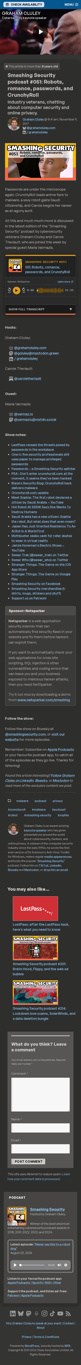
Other (57, 1283)
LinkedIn (55, 865)
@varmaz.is (23, 414)
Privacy (58, 801)
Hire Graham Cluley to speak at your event (33, 1323)
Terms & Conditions (46, 1336)
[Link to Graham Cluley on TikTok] (52, 1313)
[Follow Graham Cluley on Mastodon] (28, 1313)
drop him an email (56, 870)
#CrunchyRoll (16, 809)
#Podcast (59, 809)
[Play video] (40, 31)
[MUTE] (59, 1265)
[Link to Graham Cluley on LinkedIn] (13, 1313)
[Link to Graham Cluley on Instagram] (44, 1313)
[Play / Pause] (16, 290)
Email (16, 1140)
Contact (68, 1323)
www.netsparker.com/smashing (44, 700)
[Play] (15, 1265)
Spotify (37, 1283)
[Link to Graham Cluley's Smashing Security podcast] (36, 1313)
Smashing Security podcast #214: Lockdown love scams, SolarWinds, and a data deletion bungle (44, 1013)
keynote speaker (35, 830)
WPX (67, 1345)
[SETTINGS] (66, 1265)
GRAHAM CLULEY (21, 13)
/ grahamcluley (37, 132)
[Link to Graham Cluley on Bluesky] (21, 1313)
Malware (22, 801)
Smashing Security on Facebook (35, 584)
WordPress (32, 1345)
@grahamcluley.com (41, 128)
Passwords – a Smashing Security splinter (43, 469)
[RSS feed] (68, 1313)
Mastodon (61, 780)
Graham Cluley (33, 119)
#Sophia (63, 815)
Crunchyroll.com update (30, 493)
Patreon (13, 1295)
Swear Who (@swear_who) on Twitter (39, 560)
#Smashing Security (37, 815)
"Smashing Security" (51, 861)
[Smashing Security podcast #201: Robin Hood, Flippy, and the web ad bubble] (46, 947)
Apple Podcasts (60, 749)
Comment (19, 1073)
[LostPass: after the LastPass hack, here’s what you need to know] (46, 908)
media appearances (57, 856)
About (41, 1327)
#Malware (39, 809)
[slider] (31, 1265)
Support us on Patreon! (29, 598)
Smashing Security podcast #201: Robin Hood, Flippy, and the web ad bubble (40, 969)
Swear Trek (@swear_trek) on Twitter (40, 555)
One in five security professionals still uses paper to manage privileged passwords (40, 459)
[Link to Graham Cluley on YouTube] (60, 1313)
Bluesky (41, 780)
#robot (13, 815)
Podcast (40, 801)
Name (16, 1119)
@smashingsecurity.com (25, 734)
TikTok (43, 865)
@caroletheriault (27, 378)
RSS (48, 1283)
